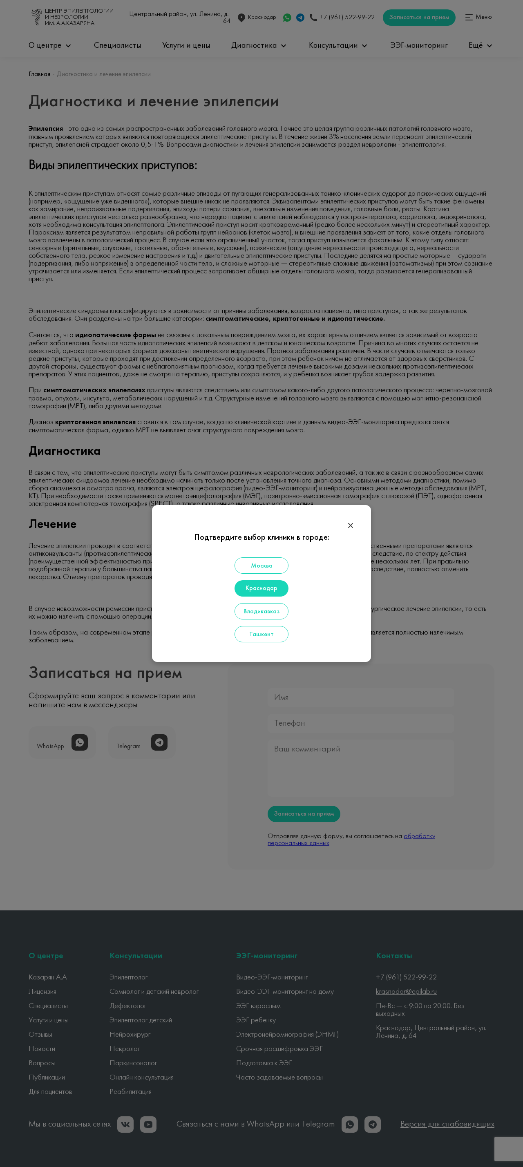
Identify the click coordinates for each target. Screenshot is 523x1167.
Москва (262, 566)
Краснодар (261, 588)
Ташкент (261, 634)
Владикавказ (261, 611)
